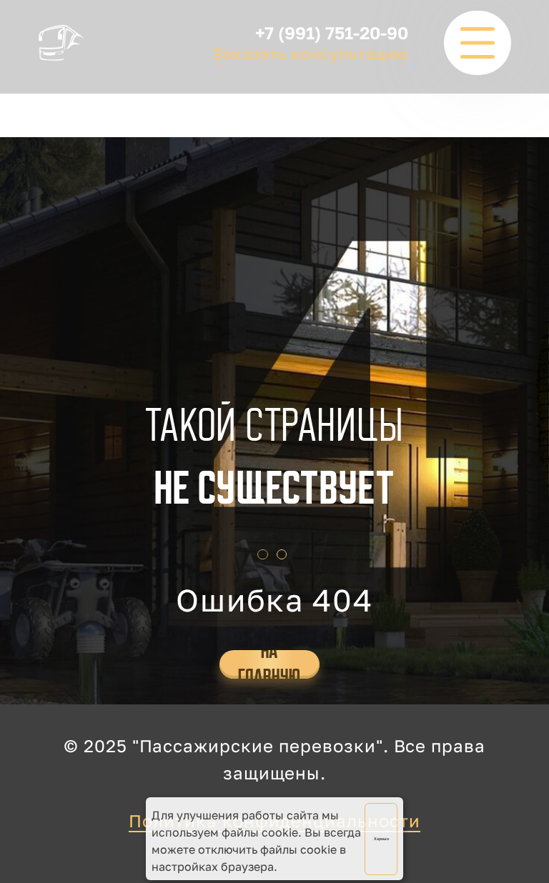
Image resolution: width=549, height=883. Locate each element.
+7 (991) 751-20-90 (331, 32)
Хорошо (381, 839)
